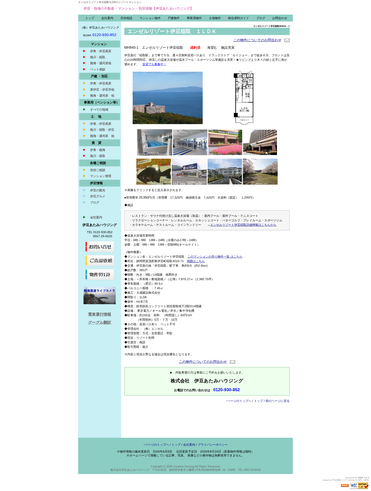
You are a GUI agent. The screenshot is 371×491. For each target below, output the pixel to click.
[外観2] (260, 142)
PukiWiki (337, 480)
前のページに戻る (278, 401)
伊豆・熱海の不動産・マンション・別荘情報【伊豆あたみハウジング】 (138, 8)
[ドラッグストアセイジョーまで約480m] (189, 171)
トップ (258, 401)
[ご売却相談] (99, 260)
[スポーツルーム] (190, 142)
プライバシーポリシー (213, 444)
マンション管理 (96, 176)
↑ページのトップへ (238, 401)
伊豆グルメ (93, 196)
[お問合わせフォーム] (99, 246)
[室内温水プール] (154, 142)
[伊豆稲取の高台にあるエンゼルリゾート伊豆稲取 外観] (168, 97)
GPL (360, 480)
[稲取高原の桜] (260, 171)
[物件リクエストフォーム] (99, 274)
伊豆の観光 (93, 190)
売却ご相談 (93, 170)
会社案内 (92, 217)
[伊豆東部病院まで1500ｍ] (225, 171)
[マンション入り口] (225, 142)
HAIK (360, 477)
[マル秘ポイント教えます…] (153, 171)
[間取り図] (243, 97)
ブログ (90, 202)
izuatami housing (183, 466)
